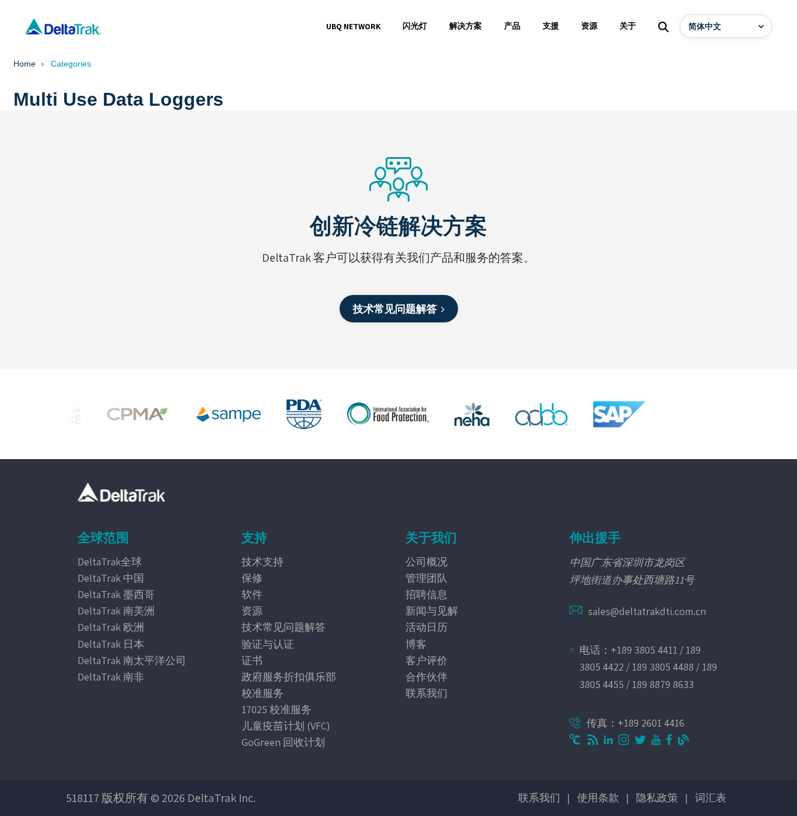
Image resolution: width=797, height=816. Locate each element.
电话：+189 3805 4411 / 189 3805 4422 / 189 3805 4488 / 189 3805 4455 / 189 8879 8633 (648, 667)
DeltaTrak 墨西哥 (116, 594)
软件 (252, 594)
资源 (252, 610)
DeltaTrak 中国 (111, 578)
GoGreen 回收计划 (283, 742)
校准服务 (263, 693)
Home (24, 63)
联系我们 (427, 693)
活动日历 (427, 627)
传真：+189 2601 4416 (635, 723)
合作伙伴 (427, 676)
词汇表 (710, 797)
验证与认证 (268, 644)
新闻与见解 (432, 610)
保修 (252, 578)
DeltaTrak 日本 (111, 644)
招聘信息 (427, 594)
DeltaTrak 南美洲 (116, 610)
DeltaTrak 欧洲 (111, 627)
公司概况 (427, 561)
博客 (416, 644)
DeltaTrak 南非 (111, 676)
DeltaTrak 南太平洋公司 (132, 660)
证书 (252, 660)
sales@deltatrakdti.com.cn (647, 611)
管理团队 (427, 578)
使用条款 (598, 797)
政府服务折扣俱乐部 (289, 676)
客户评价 (427, 660)
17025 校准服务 (277, 709)
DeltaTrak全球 (110, 561)
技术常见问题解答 (284, 627)
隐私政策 (657, 797)
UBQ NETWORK (353, 26)
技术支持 (263, 561)
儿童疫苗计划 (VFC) (286, 725)
